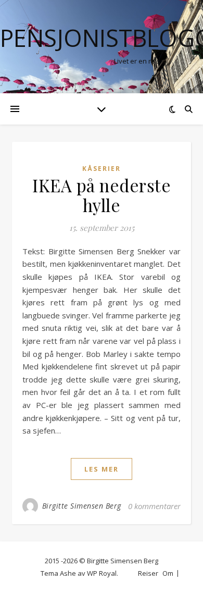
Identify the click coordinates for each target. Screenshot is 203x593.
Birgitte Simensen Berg (81, 506)
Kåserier (101, 168)
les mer (101, 469)
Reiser (148, 573)
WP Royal (102, 573)
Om (167, 573)
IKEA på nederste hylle (101, 195)
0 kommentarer (154, 506)
